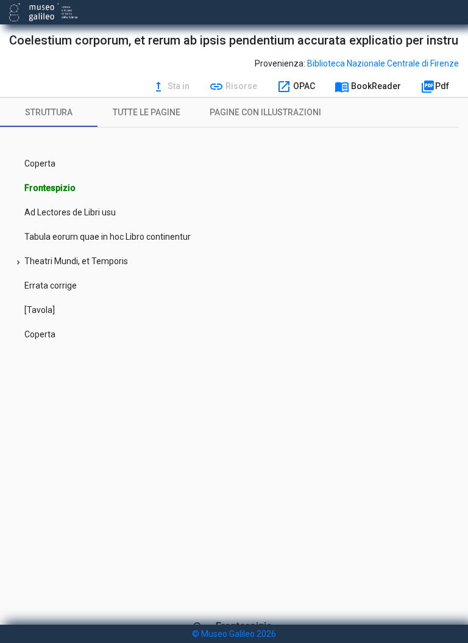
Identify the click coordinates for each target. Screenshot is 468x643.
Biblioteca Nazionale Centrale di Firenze (383, 63)
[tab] (49, 112)
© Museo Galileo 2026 (234, 634)
